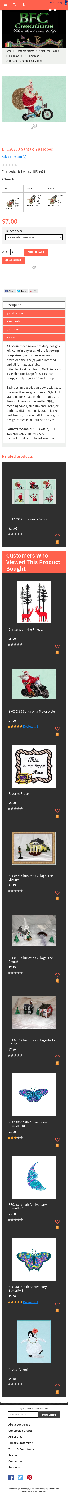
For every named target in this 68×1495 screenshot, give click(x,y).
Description (13, 305)
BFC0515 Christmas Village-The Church (30, 960)
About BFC (15, 1437)
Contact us (15, 1461)
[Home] (34, 23)
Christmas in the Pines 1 (25, 630)
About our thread (19, 1425)
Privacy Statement (20, 1443)
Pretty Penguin (19, 1370)
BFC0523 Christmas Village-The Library (30, 878)
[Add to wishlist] (57, 536)
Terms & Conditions (21, 1449)
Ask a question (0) (14, 157)
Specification (14, 313)
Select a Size (14, 231)
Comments (12, 321)
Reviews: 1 (30, 726)
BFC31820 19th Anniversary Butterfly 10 (27, 1124)
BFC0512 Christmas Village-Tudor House (32, 1042)
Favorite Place (18, 794)
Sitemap (13, 1455)
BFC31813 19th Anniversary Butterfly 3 (27, 1289)
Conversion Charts (20, 1431)
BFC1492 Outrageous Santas (28, 519)
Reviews (11, 337)
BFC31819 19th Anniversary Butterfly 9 (27, 1207)
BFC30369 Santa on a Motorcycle (31, 712)
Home (8, 51)
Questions (12, 329)
